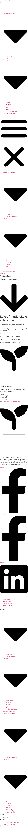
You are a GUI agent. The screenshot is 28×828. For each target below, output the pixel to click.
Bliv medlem (9, 102)
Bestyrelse (9, 109)
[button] (14, 142)
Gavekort (8, 104)
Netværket (9, 56)
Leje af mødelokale (11, 58)
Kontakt (8, 107)
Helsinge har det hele (9, 113)
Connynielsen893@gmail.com (11, 401)
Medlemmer (9, 106)
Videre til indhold (5, 1)
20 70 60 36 (7, 399)
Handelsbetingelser (11, 111)
